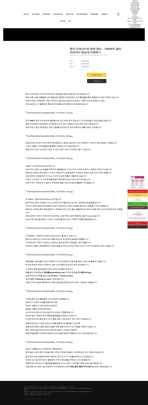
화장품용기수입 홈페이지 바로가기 (137, 191)
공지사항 (62, 21)
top (137, 227)
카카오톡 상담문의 (135, 25)
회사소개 (26, 14)
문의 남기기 (97, 81)
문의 (70, 21)
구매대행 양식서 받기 (135, 27)
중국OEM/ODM (58, 14)
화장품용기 (104, 14)
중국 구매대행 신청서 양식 (137, 207)
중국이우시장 (69, 14)
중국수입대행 (35, 14)
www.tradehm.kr (70, 386)
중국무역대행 (46, 14)
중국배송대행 (94, 14)
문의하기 (138, 223)
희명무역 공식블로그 (138, 204)
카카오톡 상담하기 (96, 75)
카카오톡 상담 (137, 195)
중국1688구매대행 (82, 14)
